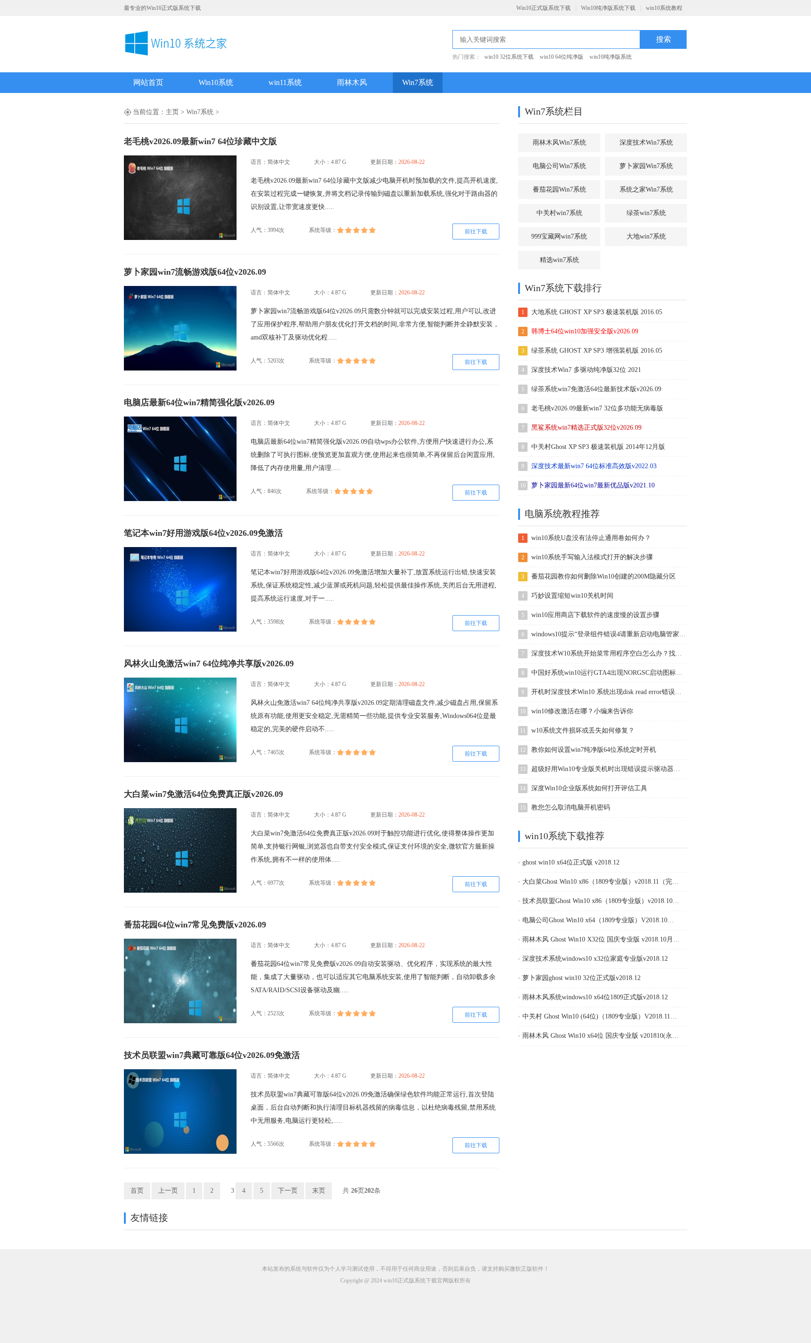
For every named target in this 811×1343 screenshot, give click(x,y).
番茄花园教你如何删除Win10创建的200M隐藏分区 (603, 576)
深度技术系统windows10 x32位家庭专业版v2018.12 (595, 958)
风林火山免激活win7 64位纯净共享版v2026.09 (209, 663)
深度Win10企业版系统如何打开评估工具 (589, 788)
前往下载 (476, 231)
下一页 (288, 1190)
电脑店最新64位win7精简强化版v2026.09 (199, 402)
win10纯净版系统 (610, 57)
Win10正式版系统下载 (543, 8)
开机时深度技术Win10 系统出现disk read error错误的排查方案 (608, 691)
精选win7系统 (559, 259)
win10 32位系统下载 (509, 57)
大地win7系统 (646, 236)
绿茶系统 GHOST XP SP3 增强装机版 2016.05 (596, 350)
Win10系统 (216, 82)
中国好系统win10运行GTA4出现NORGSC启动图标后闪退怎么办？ (608, 672)
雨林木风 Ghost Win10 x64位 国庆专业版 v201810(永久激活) (601, 1035)
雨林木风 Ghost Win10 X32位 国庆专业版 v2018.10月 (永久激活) (601, 939)
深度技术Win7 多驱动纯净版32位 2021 (586, 369)
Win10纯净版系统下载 (608, 8)
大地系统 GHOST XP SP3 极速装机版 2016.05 (596, 312)
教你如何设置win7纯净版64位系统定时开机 (593, 749)
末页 (318, 1190)
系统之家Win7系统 (646, 189)
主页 (172, 112)
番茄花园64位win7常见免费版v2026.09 (195, 924)
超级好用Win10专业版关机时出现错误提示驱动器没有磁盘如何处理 (608, 768)
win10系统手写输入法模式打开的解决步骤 (592, 557)
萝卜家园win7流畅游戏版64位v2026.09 (195, 272)
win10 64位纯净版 (561, 57)
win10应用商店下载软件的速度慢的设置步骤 (595, 614)
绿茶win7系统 (646, 212)
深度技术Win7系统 (646, 142)
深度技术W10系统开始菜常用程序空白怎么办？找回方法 (608, 653)
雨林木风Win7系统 (559, 142)
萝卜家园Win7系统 (646, 166)
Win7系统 (417, 82)
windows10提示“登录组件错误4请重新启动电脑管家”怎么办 (608, 634)
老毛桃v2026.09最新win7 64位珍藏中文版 (200, 141)
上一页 (168, 1190)
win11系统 (285, 82)
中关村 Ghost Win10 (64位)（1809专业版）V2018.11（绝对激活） (601, 1016)
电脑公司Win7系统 (559, 166)
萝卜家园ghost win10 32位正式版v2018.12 (581, 977)
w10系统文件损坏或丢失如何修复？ (583, 730)
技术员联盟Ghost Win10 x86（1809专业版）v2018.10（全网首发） (601, 900)
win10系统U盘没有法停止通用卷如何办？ (591, 537)
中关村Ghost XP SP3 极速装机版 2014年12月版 (598, 446)
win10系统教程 (664, 8)
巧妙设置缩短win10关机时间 (572, 595)
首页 (137, 1190)
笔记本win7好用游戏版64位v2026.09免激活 (203, 533)
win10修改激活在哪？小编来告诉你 (582, 711)
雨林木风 (352, 82)
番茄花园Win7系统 (559, 189)
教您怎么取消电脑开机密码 (570, 807)
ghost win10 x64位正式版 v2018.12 (571, 862)
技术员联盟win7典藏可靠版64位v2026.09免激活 (212, 1055)
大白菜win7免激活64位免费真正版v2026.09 (203, 794)
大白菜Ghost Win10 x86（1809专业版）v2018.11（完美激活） (601, 881)
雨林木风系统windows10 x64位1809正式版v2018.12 (595, 997)
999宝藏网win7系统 (559, 236)
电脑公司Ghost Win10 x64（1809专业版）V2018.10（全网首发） (601, 920)
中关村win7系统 (559, 212)
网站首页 (148, 82)
